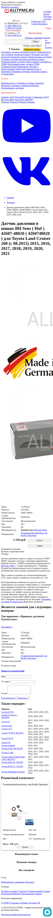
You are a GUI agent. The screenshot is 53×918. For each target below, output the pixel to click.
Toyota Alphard (8, 745)
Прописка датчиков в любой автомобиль (20, 85)
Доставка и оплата (47, 17)
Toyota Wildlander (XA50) (13, 772)
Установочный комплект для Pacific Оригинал (34, 534)
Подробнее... (7, 627)
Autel (17, 100)
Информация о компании (13, 882)
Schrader (5, 97)
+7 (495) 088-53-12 (12, 25)
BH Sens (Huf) (7, 100)
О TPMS (47, 12)
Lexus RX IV (7, 738)
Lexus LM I (6, 726)
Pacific (29, 97)
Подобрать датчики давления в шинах (19, 52)
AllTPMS (28, 100)
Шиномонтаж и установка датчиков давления (22, 83)
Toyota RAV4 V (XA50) (12, 766)
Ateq (22, 100)
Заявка (40, 546)
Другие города (35, 33)
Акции (46, 14)
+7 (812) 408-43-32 (12, 35)
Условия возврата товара (38, 891)
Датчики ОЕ (34, 903)
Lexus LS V (6, 729)
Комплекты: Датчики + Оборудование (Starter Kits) (20, 68)
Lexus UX (6, 742)
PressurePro (20, 97)
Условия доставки (9, 891)
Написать (22, 698)
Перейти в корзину (10, 7)
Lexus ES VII (7, 712)
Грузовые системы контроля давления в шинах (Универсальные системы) (23, 60)
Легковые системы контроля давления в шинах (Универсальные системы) (26, 55)
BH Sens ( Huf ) (8, 566)
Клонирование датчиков (12, 88)
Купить (40, 540)
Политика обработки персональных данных (21, 894)
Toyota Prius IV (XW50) (12, 762)
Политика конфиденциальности (16, 914)
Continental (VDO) (40, 97)
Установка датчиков (19, 903)
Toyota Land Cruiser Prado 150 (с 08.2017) (13, 758)
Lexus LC (5, 721)
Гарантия (35, 21)
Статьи (34, 24)
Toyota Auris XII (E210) (12, 748)
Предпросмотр (8, 698)
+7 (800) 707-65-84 (12, 28)
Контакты (42, 24)
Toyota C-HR (7, 753)
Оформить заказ (34, 49)
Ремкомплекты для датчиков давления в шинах (26, 53)
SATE (12, 97)
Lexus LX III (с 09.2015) (12, 733)
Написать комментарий (12, 671)
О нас (43, 21)
